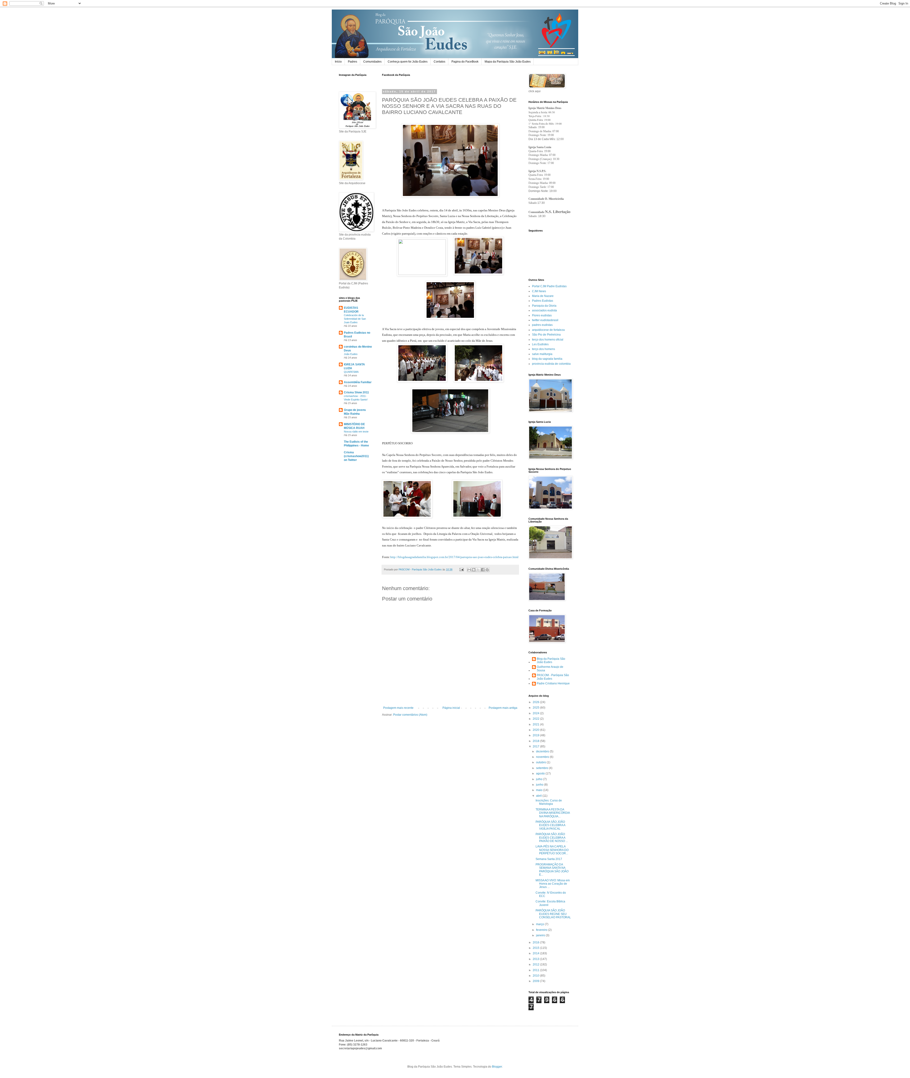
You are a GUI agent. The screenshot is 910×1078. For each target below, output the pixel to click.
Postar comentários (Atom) (410, 714)
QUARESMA (351, 371)
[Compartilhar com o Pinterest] (487, 569)
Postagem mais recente (398, 708)
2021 (536, 724)
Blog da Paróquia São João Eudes (551, 660)
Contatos (439, 61)
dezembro (543, 751)
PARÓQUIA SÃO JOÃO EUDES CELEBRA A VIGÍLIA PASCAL (550, 825)
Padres (352, 61)
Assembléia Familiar (358, 382)
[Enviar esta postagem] (461, 569)
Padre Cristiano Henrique (553, 683)
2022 (536, 718)
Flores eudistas (542, 315)
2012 (536, 964)
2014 (536, 953)
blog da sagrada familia (547, 358)
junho (540, 784)
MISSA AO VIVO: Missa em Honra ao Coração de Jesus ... (553, 884)
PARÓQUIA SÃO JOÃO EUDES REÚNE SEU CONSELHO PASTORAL (553, 914)
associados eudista (544, 310)
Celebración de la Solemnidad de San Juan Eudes (355, 319)
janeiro (541, 935)
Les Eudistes (540, 344)
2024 (536, 713)
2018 (536, 741)
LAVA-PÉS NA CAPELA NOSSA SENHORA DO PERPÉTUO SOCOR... (552, 850)
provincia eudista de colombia (551, 363)
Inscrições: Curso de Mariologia (549, 802)
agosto (541, 773)
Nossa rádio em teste (356, 431)
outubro (541, 762)
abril (539, 795)
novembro (543, 757)
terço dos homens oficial (547, 339)
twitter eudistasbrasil (545, 320)
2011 (536, 970)
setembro (542, 768)
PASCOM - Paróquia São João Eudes (553, 676)
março (540, 924)
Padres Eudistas (542, 300)
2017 (536, 746)
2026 (536, 702)
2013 (536, 959)
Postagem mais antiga (503, 708)
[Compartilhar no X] (478, 569)
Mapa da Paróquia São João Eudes (508, 61)
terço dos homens (543, 349)
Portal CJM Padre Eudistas (549, 286)
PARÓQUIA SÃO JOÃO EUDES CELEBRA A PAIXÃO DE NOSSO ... (552, 837)
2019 (536, 735)
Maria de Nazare (543, 296)
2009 (536, 981)
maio (539, 790)
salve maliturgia (542, 354)
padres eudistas (542, 325)
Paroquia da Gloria (544, 305)
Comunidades (372, 61)
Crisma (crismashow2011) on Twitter (356, 456)
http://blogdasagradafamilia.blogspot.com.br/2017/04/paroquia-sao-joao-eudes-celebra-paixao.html (454, 557)
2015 (536, 948)
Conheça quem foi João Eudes (408, 61)
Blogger (497, 1066)
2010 (536, 975)
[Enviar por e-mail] (469, 569)
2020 (536, 730)
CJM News (539, 291)
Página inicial (451, 708)
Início (338, 61)
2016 (536, 942)
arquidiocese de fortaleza (548, 330)
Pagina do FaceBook (464, 61)
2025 (536, 707)
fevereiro (542, 930)
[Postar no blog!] (473, 569)
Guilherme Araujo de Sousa (550, 668)
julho (539, 779)
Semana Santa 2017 (549, 859)
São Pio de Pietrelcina (546, 334)
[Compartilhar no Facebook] (482, 569)
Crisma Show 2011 (356, 392)
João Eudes (351, 354)
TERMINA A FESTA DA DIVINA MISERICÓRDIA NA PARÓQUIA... (553, 813)
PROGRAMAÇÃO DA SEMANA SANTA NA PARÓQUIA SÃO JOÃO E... (552, 869)
